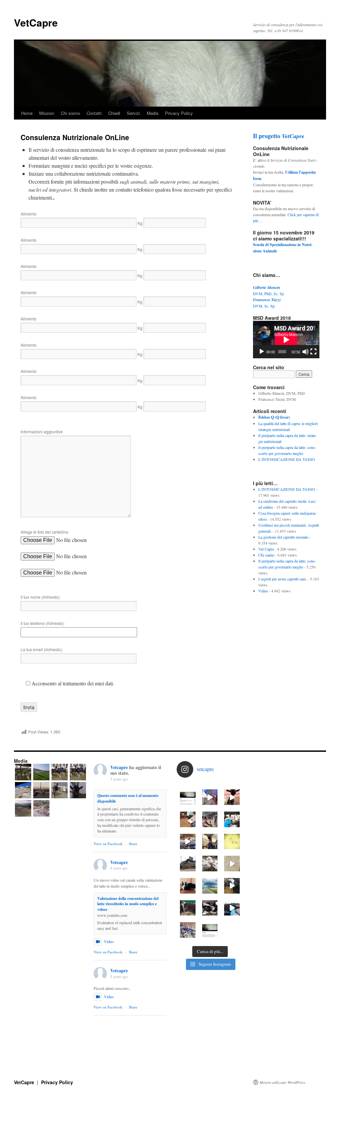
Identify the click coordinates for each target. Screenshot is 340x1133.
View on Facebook (108, 843)
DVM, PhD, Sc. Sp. (269, 293)
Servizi (133, 113)
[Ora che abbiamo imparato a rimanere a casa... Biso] (210, 908)
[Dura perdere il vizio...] (210, 863)
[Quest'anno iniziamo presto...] (232, 819)
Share (133, 843)
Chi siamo (70, 113)
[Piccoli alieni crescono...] (210, 797)
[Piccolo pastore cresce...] (188, 908)
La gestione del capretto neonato (283, 537)
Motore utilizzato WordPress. (283, 1082)
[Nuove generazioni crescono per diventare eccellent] (188, 841)
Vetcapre (119, 767)
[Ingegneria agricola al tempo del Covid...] (188, 863)
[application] (286, 339)
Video (263, 590)
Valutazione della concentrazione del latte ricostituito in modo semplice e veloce (127, 904)
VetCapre (36, 22)
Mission (46, 113)
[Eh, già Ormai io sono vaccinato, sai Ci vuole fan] (188, 819)
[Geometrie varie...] (232, 841)
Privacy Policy (179, 113)
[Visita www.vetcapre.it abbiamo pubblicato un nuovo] (210, 930)
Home (27, 113)
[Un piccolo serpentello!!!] (232, 863)
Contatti (94, 113)
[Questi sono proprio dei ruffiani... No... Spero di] (232, 886)
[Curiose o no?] (210, 841)
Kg (139, 223)
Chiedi (114, 113)
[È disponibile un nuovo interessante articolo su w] (188, 797)
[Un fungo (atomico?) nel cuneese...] (210, 886)
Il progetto (278, 135)
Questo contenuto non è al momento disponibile (127, 798)
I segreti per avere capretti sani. (282, 578)
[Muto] (305, 351)
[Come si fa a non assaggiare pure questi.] (232, 797)
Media (152, 113)
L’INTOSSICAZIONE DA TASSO (286, 459)
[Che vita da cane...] (188, 886)
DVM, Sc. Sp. (264, 305)
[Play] (261, 351)
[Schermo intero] (313, 351)
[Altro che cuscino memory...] (210, 819)
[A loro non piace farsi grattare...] (232, 908)
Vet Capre (266, 549)
